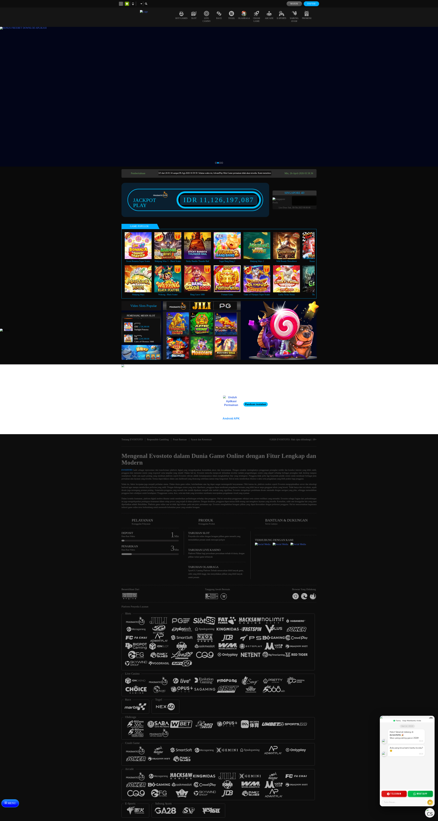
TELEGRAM (395, 793)
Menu (11, 803)
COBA (180, 320)
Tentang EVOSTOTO (132, 439)
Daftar (311, 4)
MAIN (140, 245)
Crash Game (256, 19)
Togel (231, 18)
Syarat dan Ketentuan (201, 439)
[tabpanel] (219, 96)
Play (140, 205)
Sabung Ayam (294, 19)
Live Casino (206, 19)
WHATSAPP (422, 793)
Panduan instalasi (255, 404)
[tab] (178, 306)
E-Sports (281, 18)
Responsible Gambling (158, 439)
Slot (193, 18)
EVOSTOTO (126, 470)
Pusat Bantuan (180, 439)
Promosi (306, 18)
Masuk (294, 4)
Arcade (269, 18)
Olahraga (244, 18)
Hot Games (181, 18)
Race (219, 18)
